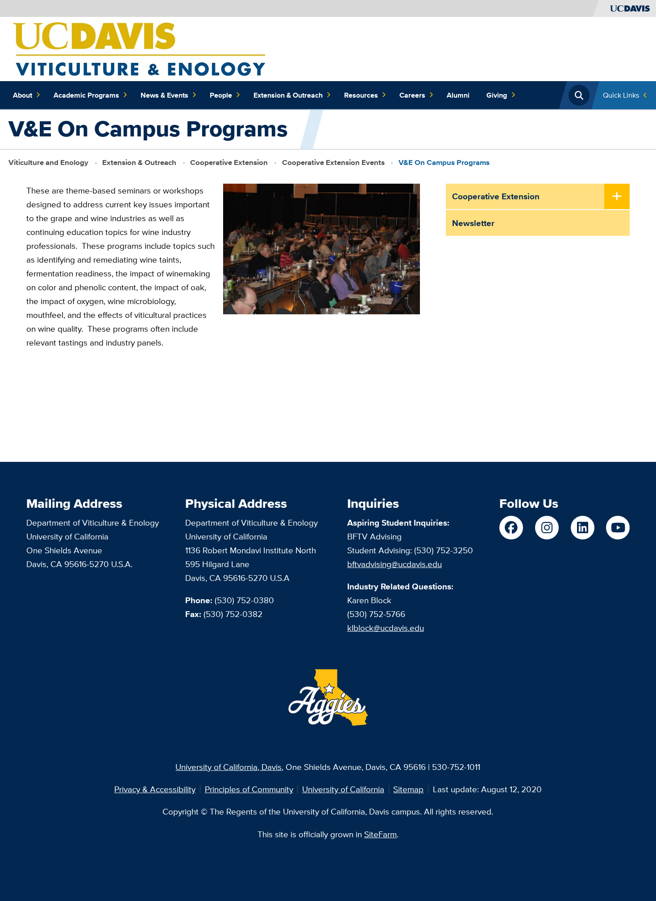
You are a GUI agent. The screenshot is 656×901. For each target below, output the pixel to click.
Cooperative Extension (229, 162)
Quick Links (621, 95)
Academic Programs (86, 95)
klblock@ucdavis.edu (385, 627)
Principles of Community (249, 789)
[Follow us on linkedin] (582, 527)
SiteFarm (380, 834)
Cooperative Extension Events (333, 162)
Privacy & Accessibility (154, 789)
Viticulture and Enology (48, 162)
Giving (496, 95)
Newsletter (473, 223)
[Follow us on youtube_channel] (618, 527)
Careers (412, 95)
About (22, 95)
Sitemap (408, 789)
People (221, 95)
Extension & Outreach (288, 95)
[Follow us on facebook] (511, 527)
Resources (361, 95)
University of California (343, 789)
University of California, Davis (228, 767)
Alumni (458, 95)
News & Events (164, 95)
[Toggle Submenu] (617, 197)
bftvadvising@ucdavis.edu (394, 564)
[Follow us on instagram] (547, 527)
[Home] (139, 48)
